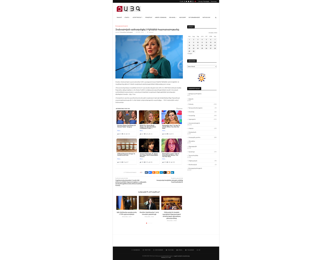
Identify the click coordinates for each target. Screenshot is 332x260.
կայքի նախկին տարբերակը (182, 256)
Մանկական (172, 17)
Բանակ (202, 104)
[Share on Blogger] (168, 172)
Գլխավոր (119, 17)
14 (215, 42)
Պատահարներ (193, 155)
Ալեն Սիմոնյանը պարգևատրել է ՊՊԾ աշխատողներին (127, 213)
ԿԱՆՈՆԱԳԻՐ (182, 17)
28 (215, 48)
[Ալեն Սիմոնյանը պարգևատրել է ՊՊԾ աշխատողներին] (126, 203)
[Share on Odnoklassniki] (154, 172)
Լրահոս (127, 17)
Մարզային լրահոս (202, 137)
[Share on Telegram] (161, 172)
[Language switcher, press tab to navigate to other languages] (195, 1)
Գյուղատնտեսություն (202, 108)
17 (197, 45)
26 (206, 48)
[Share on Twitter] (165, 172)
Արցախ (190, 99)
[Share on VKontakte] (146, 172)
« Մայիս (189, 53)
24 (198, 48)
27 (210, 48)
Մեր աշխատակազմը (194, 17)
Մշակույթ (202, 151)
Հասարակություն (194, 123)
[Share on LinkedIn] (172, 172)
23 (193, 48)
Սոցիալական (202, 160)
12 (206, 42)
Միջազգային (192, 146)
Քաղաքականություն (121, 26)
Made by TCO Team (166, 257)
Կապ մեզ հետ (206, 17)
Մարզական (192, 132)
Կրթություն (202, 119)
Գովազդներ (148, 17)
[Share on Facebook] (150, 172)
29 (189, 51)
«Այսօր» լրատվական (161, 17)
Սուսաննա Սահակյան (126, 32)
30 (193, 51)
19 (206, 45)
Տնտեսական (202, 164)
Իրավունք (202, 115)
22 (189, 48)
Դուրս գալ (214, 1)
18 (202, 45)
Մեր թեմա (191, 141)
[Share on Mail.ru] (157, 172)
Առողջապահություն (194, 93)
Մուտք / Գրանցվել (203, 1)
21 (215, 45)
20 (210, 45)
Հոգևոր (202, 128)
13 (210, 42)
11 (202, 42)
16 (193, 45)
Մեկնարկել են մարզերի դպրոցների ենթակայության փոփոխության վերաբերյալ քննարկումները (172, 215)
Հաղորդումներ (137, 17)
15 (189, 45)
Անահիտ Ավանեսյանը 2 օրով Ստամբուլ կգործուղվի (149, 213)
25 (202, 48)
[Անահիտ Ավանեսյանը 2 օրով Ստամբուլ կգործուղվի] (149, 203)
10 (197, 42)
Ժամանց (202, 111)
